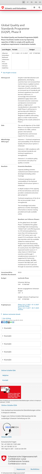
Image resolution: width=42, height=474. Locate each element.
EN (36, 2)
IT (27, 2)
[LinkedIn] (7, 322)
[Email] (13, 322)
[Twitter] (4, 322)
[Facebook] (2, 322)
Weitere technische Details (11, 314)
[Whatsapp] (11, 322)
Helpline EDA (6, 437)
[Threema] (9, 322)
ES (40, 2)
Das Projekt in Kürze (9, 72)
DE (23, 2)
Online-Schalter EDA (8, 370)
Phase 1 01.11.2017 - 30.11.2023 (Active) (29, 308)
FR (31, 2)
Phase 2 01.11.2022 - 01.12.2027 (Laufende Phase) (29, 305)
